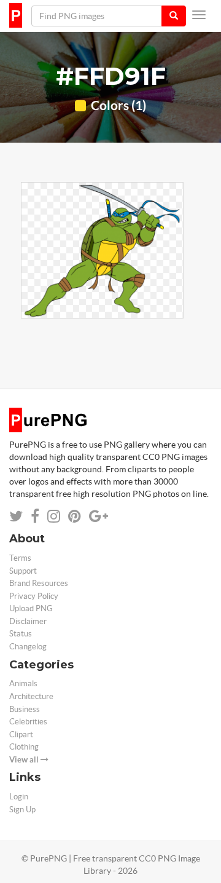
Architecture (31, 696)
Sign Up (22, 809)
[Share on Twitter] (16, 516)
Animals (23, 683)
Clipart (21, 734)
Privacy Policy (33, 596)
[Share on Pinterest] (74, 516)
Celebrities (28, 721)
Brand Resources (38, 583)
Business (24, 709)
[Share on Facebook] (35, 516)
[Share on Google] (98, 516)
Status (20, 633)
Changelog (28, 646)
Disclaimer (28, 621)
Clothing (24, 746)
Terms (20, 558)
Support (23, 571)
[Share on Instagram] (53, 516)
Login (18, 796)
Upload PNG (31, 608)
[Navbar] (199, 15)
